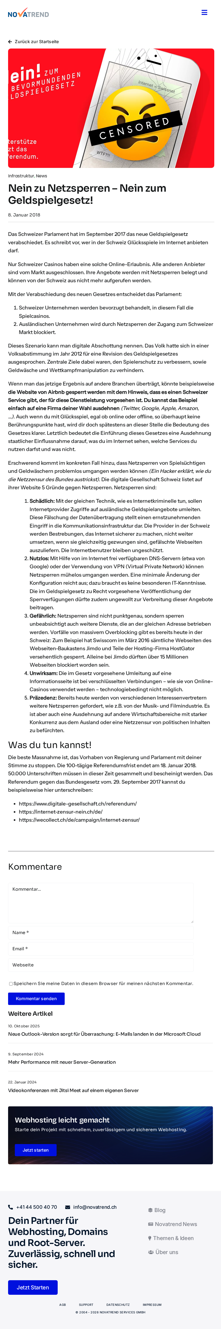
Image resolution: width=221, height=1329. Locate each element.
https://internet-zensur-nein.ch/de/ (61, 812)
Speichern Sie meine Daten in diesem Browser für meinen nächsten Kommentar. (103, 983)
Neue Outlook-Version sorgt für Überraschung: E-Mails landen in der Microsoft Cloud (104, 1034)
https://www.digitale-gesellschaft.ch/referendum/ (78, 804)
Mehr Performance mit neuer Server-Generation (62, 1062)
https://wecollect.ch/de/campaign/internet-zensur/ (79, 820)
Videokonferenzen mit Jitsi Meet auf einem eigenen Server (73, 1090)
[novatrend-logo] (28, 9)
